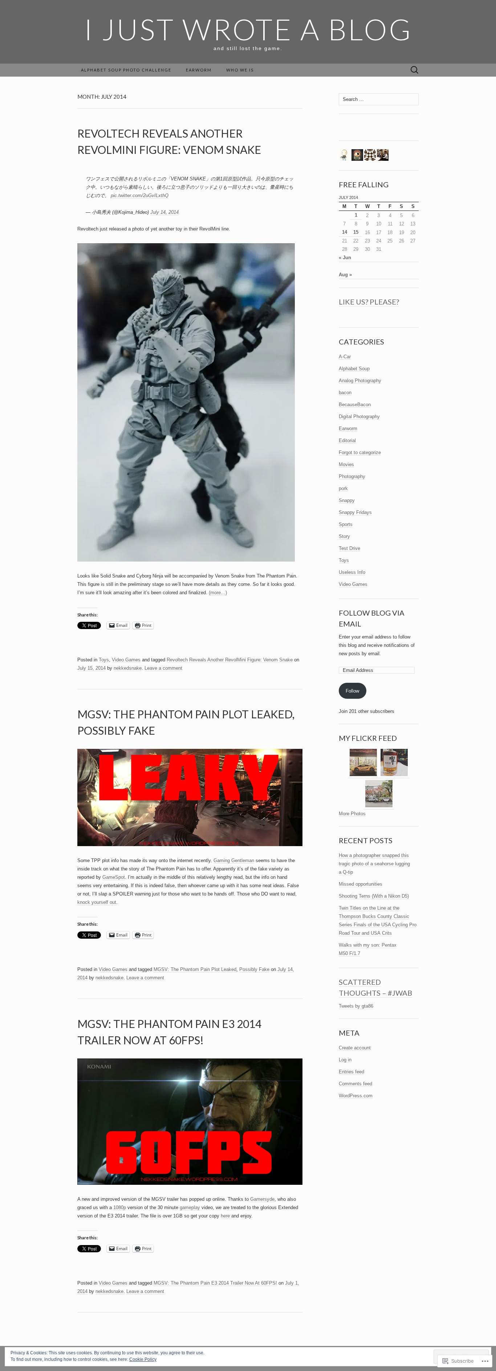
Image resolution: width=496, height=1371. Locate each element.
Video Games (126, 659)
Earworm (199, 70)
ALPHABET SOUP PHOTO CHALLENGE (126, 70)
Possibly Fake (254, 969)
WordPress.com (356, 1095)
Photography (352, 476)
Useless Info (352, 572)
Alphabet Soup (354, 368)
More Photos (352, 813)
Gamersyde (262, 1199)
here (225, 1216)
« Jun (345, 257)
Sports (346, 524)
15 (355, 232)
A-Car (345, 356)
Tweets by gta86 (356, 1006)
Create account (355, 1047)
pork (343, 488)
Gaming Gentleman (234, 860)
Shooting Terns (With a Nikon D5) (374, 896)
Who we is (240, 70)
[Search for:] (414, 70)
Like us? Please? (369, 301)
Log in (345, 1059)
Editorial (347, 440)
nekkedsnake (128, 668)
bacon (345, 392)
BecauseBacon (355, 404)
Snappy (347, 500)
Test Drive (349, 548)
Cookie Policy (142, 1359)
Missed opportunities (360, 884)
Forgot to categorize (360, 452)
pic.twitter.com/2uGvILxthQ (139, 195)
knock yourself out (96, 902)
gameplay (190, 1207)
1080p (119, 1207)
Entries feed (351, 1071)
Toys (104, 659)
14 (344, 232)
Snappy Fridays (355, 512)
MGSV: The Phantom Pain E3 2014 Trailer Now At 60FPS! (215, 1283)
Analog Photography (360, 380)
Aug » (345, 274)
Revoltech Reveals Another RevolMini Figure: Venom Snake (230, 659)
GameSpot (113, 877)
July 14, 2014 (164, 212)
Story (344, 536)
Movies (346, 464)
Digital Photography (359, 416)
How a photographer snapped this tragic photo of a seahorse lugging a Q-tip (374, 864)
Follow (352, 691)
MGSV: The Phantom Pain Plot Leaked (195, 969)
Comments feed (355, 1083)
